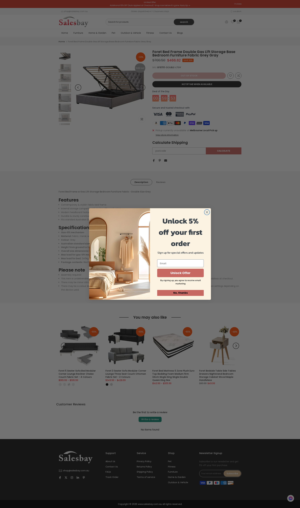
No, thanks (180, 293)
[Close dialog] (207, 212)
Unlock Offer (180, 273)
